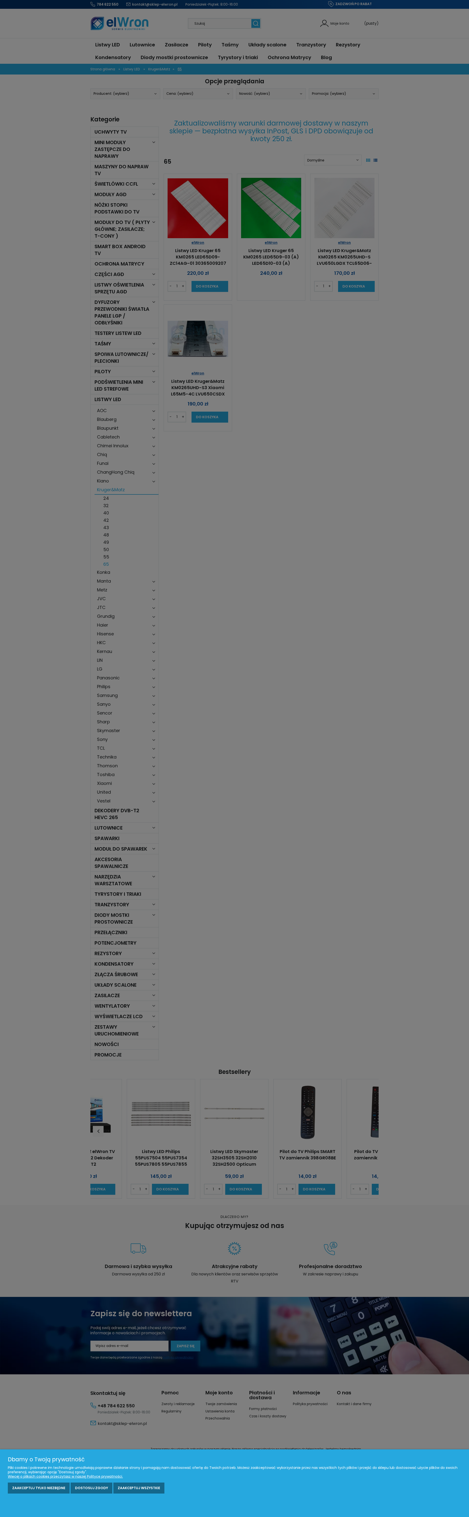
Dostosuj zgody (91, 1487)
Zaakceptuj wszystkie (139, 1487)
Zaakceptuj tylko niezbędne (38, 1487)
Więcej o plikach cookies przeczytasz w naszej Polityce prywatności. (65, 1476)
